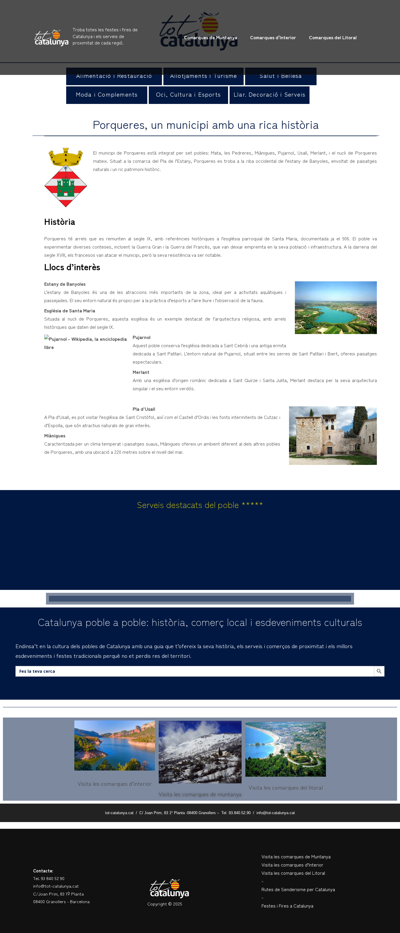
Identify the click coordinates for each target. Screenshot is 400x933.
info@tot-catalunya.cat (56, 886)
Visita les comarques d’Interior (292, 864)
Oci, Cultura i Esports (188, 94)
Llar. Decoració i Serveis (269, 94)
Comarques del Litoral (333, 37)
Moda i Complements (107, 94)
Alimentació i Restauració (114, 75)
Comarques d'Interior (273, 37)
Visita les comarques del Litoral (293, 872)
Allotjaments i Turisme (203, 75)
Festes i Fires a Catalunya (287, 905)
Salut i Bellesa (280, 75)
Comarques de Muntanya (210, 37)
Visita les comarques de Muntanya (296, 856)
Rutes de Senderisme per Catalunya (298, 889)
